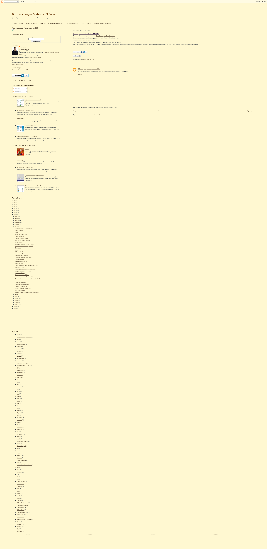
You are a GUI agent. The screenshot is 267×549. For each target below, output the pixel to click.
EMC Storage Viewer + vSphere (22, 240)
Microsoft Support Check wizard (23, 288)
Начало (27, 149)
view (18, 479)
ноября (17, 218)
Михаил (23, 47)
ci (17, 379)
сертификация (20, 358)
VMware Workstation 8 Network (33, 185)
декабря (17, 216)
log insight (19, 417)
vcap (18, 448)
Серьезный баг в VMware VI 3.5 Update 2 (27, 136)
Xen (18, 529)
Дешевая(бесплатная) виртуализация (34, 175)
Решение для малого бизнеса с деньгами (25, 269)
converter (19, 386)
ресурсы (19, 356)
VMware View (20, 510)
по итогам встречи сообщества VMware (25, 277)
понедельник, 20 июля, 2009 (92, 69)
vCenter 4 (19, 455)
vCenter (19, 453)
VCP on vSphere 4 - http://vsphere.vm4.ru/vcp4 (26, 265)
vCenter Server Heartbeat (21, 234)
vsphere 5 (19, 526)
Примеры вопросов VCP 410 (22, 275)
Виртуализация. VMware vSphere (33, 14)
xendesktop (20, 531)
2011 (15, 210)
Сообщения (17, 88)
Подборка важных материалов (102, 23)
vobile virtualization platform (24, 519)
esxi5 (18, 403)
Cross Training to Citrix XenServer (105, 36)
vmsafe (19, 495)
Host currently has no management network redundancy (28, 278)
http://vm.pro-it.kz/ (19, 267)
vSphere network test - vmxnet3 (33, 100)
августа (17, 224)
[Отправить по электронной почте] (74, 56)
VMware (19, 500)
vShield (19, 521)
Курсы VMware (86, 23)
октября (17, 220)
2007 (15, 308)
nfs (18, 424)
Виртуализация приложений (24, 337)
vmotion (19, 493)
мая (16, 296)
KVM (18, 415)
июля (16, 226)
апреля (17, 298)
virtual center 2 (20, 484)
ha (17, 408)
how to (18, 410)
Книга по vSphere (31, 23)
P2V (18, 431)
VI (17, 474)
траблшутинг (20, 372)
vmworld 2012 (20, 514)
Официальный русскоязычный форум (21, 69)
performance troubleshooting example (24, 246)
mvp (18, 422)
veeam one (19, 472)
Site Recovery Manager (22, 441)
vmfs (18, 491)
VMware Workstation (22, 512)
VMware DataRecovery (22, 503)
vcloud (18, 462)
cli (17, 382)
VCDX (16, 232)
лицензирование (21, 344)
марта (16, 300)
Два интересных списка (21, 261)
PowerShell (20, 434)
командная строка (19, 259)
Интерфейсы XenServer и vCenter (23, 271)
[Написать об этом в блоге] (76, 56)
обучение (19, 351)
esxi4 (18, 401)
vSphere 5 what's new (30, 125)
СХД (18, 368)
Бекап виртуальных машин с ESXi (23, 228)
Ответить (80, 74)
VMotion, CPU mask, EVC (21, 286)
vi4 (18, 477)
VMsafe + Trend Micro (20, 251)
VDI (18, 469)
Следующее (76, 111)
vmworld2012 (20, 517)
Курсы (18, 341)
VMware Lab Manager (22, 505)
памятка (19, 353)
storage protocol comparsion (22, 253)
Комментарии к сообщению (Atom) (93, 115)
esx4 (18, 394)
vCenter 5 (19, 458)
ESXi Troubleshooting (20, 290)
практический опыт (20, 273)
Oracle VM (19, 427)
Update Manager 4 (21, 446)
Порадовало (18, 248)
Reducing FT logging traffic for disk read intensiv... (27, 292)
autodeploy (20, 375)
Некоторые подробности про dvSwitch (24, 244)
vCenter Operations (21, 460)
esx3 (18, 391)
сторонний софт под (22, 363)
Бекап (18, 334)
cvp (18, 389)
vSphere (19, 524)
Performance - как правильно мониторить (51, 23)
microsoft (19, 420)
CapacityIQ (20, 377)
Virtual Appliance (21, 481)
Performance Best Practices (21, 255)
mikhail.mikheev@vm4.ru (34, 57)
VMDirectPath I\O (19, 236)
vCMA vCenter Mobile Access (24, 465)
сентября (17, 222)
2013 (15, 206)
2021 (15, 200)
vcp (18, 467)
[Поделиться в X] (78, 56)
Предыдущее (251, 111)
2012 (15, 208)
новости (19, 349)
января (17, 304)
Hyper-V (19, 413)
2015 (15, 202)
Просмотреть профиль (17, 64)
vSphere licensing (19, 263)
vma (18, 488)
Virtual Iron (20, 486)
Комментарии (17, 91)
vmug (18, 498)
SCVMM (19, 436)
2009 (15, 214)
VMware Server (21, 507)
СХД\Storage (20, 370)
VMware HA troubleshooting (22, 284)
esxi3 (18, 398)
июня (16, 294)
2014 (15, 204)
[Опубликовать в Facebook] (80, 56)
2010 (15, 212)
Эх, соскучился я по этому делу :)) (25, 110)
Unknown (80, 69)
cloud (18, 384)
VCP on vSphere (19, 230)
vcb (18, 450)
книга (18, 339)
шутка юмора (20, 118)
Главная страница (18, 23)
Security (17, 250)
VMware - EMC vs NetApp (21, 238)
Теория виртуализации (20, 282)
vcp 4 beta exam (19, 280)
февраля (17, 302)
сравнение (19, 360)
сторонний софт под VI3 (23, 365)
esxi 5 (18, 396)
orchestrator (20, 429)
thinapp (19, 443)
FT (17, 405)
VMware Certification (72, 23)
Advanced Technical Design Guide (23, 257)
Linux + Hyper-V (19, 242)
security (19, 439)
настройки (19, 346)
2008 (15, 306)
